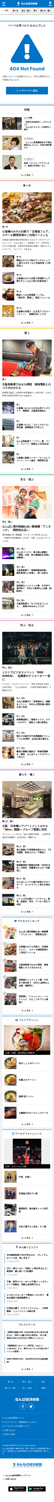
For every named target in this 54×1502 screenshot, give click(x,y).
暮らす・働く (45, 10)
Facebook (23, 1406)
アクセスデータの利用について (17, 1426)
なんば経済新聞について (14, 1418)
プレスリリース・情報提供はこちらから (20, 1422)
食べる (15, 10)
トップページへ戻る (27, 90)
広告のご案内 (9, 1434)
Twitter (31, 1406)
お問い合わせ (9, 1430)
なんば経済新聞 (27, 4)
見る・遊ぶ (25, 10)
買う (35, 10)
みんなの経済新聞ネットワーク (27, 1465)
